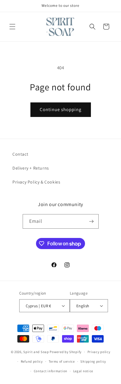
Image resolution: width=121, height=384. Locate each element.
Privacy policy (98, 352)
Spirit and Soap (36, 352)
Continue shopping (61, 109)
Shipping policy (93, 361)
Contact (20, 154)
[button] (12, 26)
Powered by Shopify (66, 352)
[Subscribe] (91, 221)
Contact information (50, 371)
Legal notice (83, 371)
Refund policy (32, 361)
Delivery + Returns (30, 168)
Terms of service (62, 361)
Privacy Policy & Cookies (36, 182)
